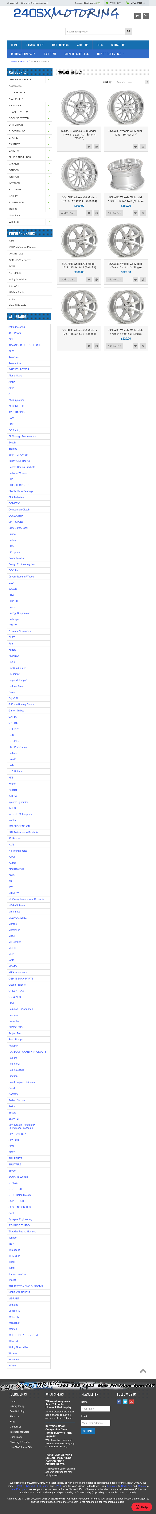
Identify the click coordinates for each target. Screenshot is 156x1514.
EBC (11, 595)
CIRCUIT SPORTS (19, 485)
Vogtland (13, 1304)
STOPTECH (15, 1189)
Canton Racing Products (22, 467)
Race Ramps (16, 1039)
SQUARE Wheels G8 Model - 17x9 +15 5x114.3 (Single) (125, 331)
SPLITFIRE (15, 1164)
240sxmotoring (17, 327)
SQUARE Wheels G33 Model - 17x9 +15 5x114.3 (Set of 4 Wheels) (79, 134)
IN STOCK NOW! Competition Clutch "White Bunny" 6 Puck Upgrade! (58, 1431)
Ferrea (12, 649)
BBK (11, 424)
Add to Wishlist (89, 146)
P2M (11, 240)
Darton (12, 540)
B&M (11, 418)
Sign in (24, 2)
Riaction (13, 1076)
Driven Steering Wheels (21, 576)
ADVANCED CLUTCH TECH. (24, 345)
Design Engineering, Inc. (22, 564)
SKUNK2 (13, 1118)
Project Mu (15, 1033)
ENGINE (13, 137)
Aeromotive (15, 363)
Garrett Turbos (16, 710)
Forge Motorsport (18, 680)
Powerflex (14, 1021)
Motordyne (14, 930)
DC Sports (14, 552)
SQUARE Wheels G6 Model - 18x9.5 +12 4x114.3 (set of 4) (79, 199)
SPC (11, 1146)
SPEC (12, 298)
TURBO (13, 208)
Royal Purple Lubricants (22, 1082)
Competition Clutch (19, 509)
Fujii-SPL (14, 698)
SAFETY (13, 195)
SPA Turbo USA (17, 1134)
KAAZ (12, 856)
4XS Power (15, 333)
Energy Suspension (19, 613)
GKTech (13, 722)
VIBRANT (14, 285)
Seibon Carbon (17, 1100)
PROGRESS (16, 1027)
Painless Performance (21, 1009)
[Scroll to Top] (144, 1372)
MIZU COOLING (18, 917)
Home (14, 61)
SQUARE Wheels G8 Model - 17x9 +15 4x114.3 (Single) (125, 265)
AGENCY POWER (19, 369)
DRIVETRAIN (16, 124)
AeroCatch (14, 357)
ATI (10, 394)
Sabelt (12, 1088)
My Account (12, 2)
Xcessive (14, 1359)
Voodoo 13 (14, 1310)
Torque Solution (17, 1274)
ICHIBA (13, 796)
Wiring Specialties (18, 279)
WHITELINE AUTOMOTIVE (24, 1335)
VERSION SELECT (19, 1292)
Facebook (119, 1401)
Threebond (14, 1250)
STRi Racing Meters (20, 1195)
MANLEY (14, 893)
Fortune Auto (16, 686)
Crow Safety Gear (18, 528)
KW (11, 887)
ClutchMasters (17, 497)
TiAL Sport (14, 1255)
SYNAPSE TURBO (19, 1225)
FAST (12, 637)
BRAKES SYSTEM (18, 111)
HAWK (12, 759)
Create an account (39, 2)
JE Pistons (15, 838)
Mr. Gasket (15, 942)
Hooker (12, 783)
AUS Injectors (16, 400)
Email (84, 1416)
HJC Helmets (16, 771)
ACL (11, 339)
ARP (11, 387)
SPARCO (14, 1140)
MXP (11, 954)
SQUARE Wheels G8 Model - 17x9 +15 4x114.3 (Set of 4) (79, 265)
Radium (13, 1057)
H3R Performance (18, 747)
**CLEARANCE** (18, 92)
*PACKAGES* (16, 98)
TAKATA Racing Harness (22, 1231)
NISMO (13, 966)
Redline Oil (15, 1063)
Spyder (12, 1170)
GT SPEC (14, 741)
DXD (11, 582)
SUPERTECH (16, 1201)
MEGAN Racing (17, 292)
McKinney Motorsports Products (26, 899)
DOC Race (14, 570)
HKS (11, 777)
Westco (13, 1329)
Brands (24, 61)
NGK (11, 960)
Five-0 (12, 662)
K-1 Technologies (18, 850)
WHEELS (14, 221)
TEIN (11, 1243)
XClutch (13, 1365)
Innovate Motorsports (20, 814)
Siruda (12, 1112)
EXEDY (13, 625)
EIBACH (13, 601)
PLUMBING (15, 189)
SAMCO (13, 1094)
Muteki (12, 948)
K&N (11, 844)
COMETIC (14, 503)
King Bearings (16, 868)
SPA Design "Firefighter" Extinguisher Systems (22, 1126)
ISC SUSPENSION (19, 826)
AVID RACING (17, 412)
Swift (11, 1213)
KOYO (12, 875)
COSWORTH (16, 515)
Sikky (12, 1106)
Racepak (13, 1045)
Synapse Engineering (20, 1219)
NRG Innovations (18, 972)
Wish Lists (115, 2)
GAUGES (14, 170)
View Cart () (138, 2)
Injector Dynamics (19, 802)
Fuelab (12, 692)
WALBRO (14, 1317)
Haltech (13, 753)
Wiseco (13, 1353)
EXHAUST (14, 144)
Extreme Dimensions (20, 631)
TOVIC (12, 1280)
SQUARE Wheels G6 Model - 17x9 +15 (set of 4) (125, 132)
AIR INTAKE (15, 105)
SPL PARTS (15, 1158)
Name (84, 1401)
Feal (11, 643)
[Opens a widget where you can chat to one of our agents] (141, 1507)
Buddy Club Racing (19, 461)
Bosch (12, 442)
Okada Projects (17, 984)
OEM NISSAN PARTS (20, 79)
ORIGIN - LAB (16, 253)
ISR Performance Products (22, 247)
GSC (11, 735)
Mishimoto (14, 911)
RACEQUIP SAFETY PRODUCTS (28, 1051)
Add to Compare (96, 146)
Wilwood (13, 1341)
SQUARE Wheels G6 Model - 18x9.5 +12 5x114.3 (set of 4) (126, 199)
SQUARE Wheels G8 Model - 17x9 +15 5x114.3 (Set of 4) (79, 331)
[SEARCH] (128, 31)
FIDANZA (14, 655)
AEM (11, 351)
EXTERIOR (15, 150)
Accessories (15, 85)
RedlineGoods (16, 1070)
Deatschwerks (16, 558)
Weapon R (14, 1322)
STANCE (13, 1183)
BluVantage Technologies (22, 436)
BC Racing (14, 430)
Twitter (125, 1401)
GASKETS (14, 163)
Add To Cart (68, 213)
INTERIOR (14, 183)
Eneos (12, 607)
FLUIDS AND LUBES (20, 157)
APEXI (12, 381)
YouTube (131, 1401)
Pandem (13, 1015)
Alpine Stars (15, 375)
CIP (11, 479)
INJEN (12, 808)
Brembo (13, 448)
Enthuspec (14, 619)
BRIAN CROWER (18, 454)
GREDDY (14, 729)
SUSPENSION (16, 202)
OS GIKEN (15, 997)
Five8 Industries (17, 668)
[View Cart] (146, 16)
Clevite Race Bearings (21, 491)
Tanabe (13, 1237)
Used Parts (14, 215)
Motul (12, 935)
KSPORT (14, 881)
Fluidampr (14, 674)
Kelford (12, 863)
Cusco (12, 534)
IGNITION (14, 176)
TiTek (12, 1262)
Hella (11, 765)
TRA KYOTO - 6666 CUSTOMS (26, 1286)
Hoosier (13, 789)
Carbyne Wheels (18, 473)
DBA (11, 546)
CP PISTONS (16, 521)
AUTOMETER (16, 272)
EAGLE (13, 588)
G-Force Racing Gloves (21, 704)
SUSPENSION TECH (20, 1207)
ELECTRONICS (17, 131)
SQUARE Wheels (18, 1176)
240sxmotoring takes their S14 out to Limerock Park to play (58, 1404)
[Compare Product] (137, 16)
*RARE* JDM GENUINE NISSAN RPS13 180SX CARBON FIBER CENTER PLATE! (58, 1459)
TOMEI (12, 266)
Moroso (13, 923)
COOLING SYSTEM (19, 118)
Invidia (12, 820)
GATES (13, 716)
